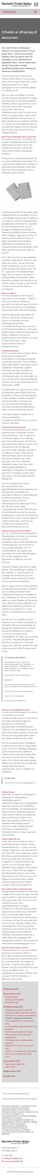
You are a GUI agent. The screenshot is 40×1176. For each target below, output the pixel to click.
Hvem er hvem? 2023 (12, 993)
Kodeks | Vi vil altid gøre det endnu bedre (20, 1051)
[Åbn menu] (36, 4)
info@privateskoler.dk (13, 1158)
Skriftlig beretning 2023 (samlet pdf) (18, 1010)
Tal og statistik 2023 (12, 1061)
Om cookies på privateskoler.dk (16, 1093)
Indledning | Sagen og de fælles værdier (20, 1012)
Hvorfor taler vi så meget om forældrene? (20, 1015)
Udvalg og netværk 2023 (14, 999)
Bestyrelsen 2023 (11, 997)
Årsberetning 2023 (11, 989)
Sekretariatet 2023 (12, 1002)
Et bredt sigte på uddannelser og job (19, 1031)
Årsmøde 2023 (10, 1076)
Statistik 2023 (10, 1067)
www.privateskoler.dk (13, 1161)
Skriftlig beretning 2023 (13, 1006)
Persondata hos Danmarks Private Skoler (20, 1098)
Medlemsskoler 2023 (12, 1071)
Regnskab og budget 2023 (15, 1064)
